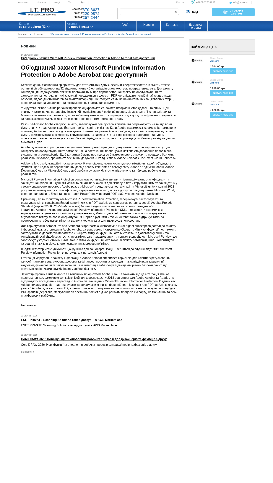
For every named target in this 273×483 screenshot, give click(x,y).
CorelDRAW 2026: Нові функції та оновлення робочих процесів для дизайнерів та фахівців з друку (94, 339)
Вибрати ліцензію (223, 71)
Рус (83, 2)
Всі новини (27, 351)
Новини (41, 2)
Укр (70, 2)
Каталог (32, 25)
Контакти (23, 2)
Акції (57, 2)
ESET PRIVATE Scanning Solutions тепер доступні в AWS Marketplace (71, 320)
